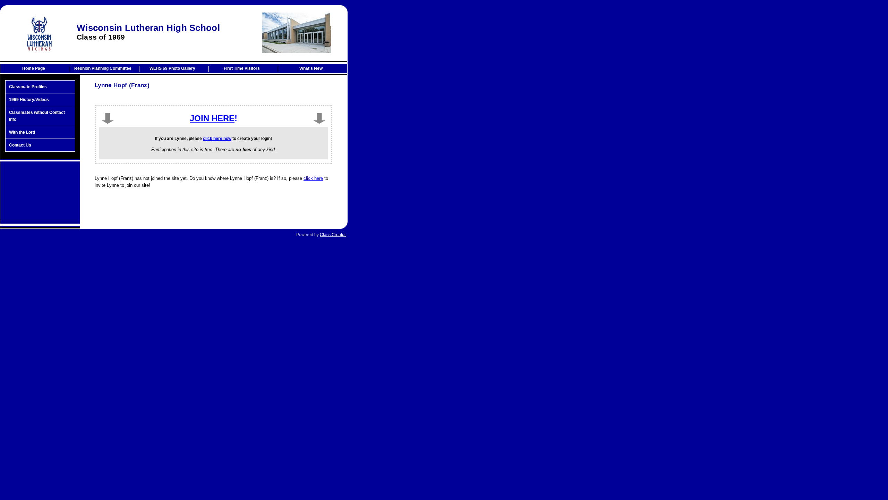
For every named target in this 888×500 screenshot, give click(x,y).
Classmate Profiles (28, 86)
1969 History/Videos (29, 99)
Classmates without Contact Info (37, 116)
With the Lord (22, 132)
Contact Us (20, 145)
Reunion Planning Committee (102, 68)
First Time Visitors (242, 68)
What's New (311, 68)
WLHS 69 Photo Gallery (172, 68)
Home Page (33, 68)
